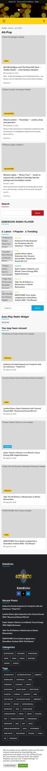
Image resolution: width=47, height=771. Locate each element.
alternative (9, 675)
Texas (40, 733)
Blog (36, 2)
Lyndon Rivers (9, 714)
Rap (23, 723)
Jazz (17, 709)
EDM (35, 694)
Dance (28, 684)
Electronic (8, 699)
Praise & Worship (17, 719)
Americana (8, 679)
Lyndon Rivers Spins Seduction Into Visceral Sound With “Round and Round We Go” (23, 615)
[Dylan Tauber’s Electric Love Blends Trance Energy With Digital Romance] (7, 270)
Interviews (32, 653)
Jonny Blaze (27, 709)
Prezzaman (32, 719)
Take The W (8, 733)
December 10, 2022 (11, 73)
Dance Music (21, 689)
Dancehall (8, 689)
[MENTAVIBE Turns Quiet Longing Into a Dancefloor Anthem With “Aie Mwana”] (7, 295)
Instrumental (27, 704)
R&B (17, 723)
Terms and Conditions (25, 2)
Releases (18, 238)
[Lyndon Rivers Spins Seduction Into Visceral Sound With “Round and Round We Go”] (7, 257)
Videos (15, 663)
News (6, 61)
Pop (5, 719)
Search (6, 204)
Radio (17, 250)
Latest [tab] (7, 231)
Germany (37, 699)
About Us (12, 2)
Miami (29, 714)
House (16, 704)
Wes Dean (13, 738)
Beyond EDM (8, 113)
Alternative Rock (24, 675)
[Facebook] (19, 593)
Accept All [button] (22, 765)
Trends (7, 663)
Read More (6, 83)
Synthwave (34, 728)
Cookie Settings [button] (9, 765)
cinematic (8, 684)
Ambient (38, 675)
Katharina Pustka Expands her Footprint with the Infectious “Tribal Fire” (26, 243)
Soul (25, 728)
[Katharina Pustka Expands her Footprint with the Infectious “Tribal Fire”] (7, 242)
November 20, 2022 (11, 125)
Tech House (20, 733)
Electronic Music (23, 699)
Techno (31, 733)
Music (6, 658)
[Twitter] (23, 593)
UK (5, 738)
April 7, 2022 (9, 183)
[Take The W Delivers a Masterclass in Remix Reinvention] (7, 284)
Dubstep (27, 694)
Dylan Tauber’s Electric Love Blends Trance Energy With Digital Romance (27, 271)
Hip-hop (7, 704)
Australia (20, 679)
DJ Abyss (7, 694)
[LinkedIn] (28, 593)
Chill (30, 679)
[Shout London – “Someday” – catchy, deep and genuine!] (24, 102)
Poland (38, 714)
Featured (18, 266)
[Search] (44, 21)
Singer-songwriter (11, 728)
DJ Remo (17, 694)
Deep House (34, 689)
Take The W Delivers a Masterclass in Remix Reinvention (24, 284)
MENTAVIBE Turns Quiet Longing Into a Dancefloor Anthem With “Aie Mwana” (26, 297)
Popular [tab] (18, 231)
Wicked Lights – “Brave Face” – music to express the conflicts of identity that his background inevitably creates (22, 177)
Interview (8, 709)
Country (19, 684)
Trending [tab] (32, 231)
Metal (21, 714)
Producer (8, 723)
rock (31, 723)
